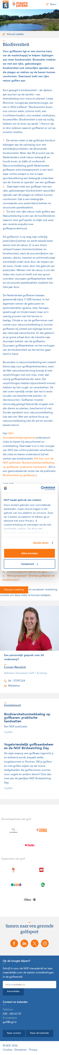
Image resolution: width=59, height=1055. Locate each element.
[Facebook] (14, 943)
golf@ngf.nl (9, 1022)
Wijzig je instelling (14, 590)
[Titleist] (29, 899)
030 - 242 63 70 (12, 1014)
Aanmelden (13, 991)
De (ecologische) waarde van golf (27, 571)
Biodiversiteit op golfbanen (19, 475)
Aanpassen (27, 564)
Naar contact (14, 1033)
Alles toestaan (29, 553)
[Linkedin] (24, 943)
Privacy (33, 1050)
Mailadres (14, 686)
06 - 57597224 (16, 681)
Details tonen (41, 542)
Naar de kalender (39, 1033)
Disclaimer (20, 1050)
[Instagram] (44, 943)
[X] (34, 943)
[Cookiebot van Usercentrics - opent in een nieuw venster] (41, 488)
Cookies (7, 1050)
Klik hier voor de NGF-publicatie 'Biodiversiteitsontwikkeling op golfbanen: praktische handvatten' (28, 462)
